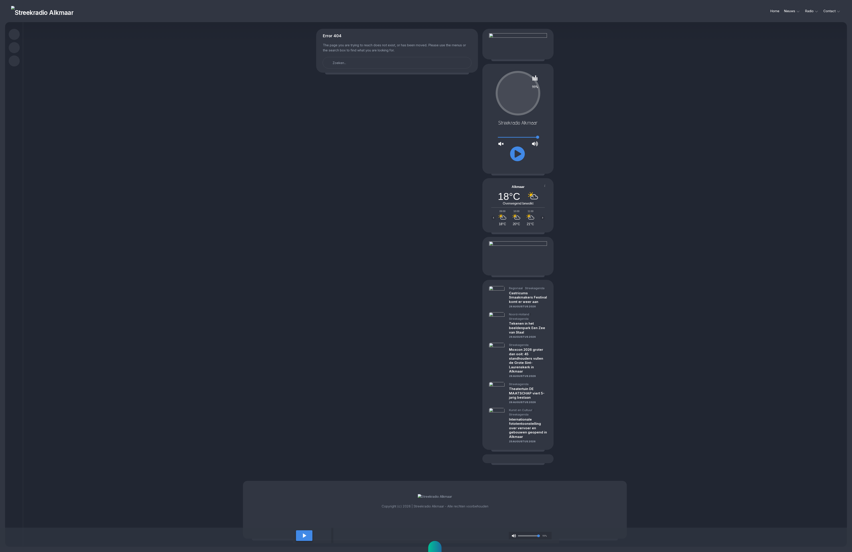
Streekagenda (534, 288)
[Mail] (14, 60)
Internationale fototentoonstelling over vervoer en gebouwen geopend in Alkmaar (528, 428)
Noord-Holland (519, 314)
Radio (809, 11)
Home (774, 11)
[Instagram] (14, 47)
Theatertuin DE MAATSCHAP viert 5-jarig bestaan (526, 393)
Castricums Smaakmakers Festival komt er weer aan (528, 297)
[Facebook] (14, 34)
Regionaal (516, 288)
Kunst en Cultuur (520, 410)
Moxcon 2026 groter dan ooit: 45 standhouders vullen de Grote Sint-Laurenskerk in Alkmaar (526, 360)
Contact (829, 11)
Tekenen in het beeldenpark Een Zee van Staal (527, 327)
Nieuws (789, 11)
